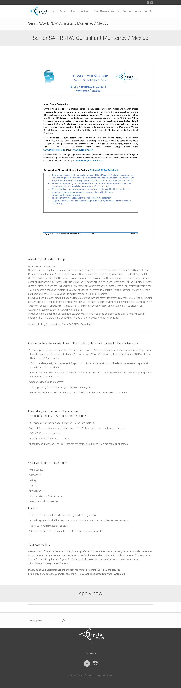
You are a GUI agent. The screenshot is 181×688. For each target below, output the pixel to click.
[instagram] (151, 2)
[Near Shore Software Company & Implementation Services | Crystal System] (90, 634)
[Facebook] (148, 2)
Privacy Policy (90, 653)
